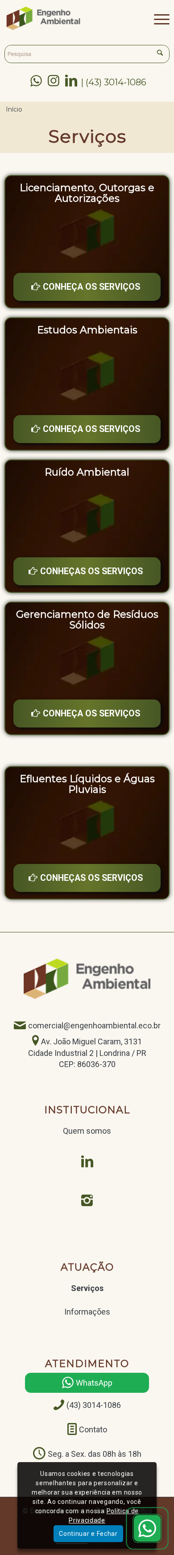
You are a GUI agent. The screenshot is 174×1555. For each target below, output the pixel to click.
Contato (93, 1429)
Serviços (87, 1288)
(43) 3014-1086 (93, 1405)
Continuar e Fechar (88, 1533)
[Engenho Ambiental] (70, 18)
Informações (87, 1311)
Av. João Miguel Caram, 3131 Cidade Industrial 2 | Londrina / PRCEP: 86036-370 (87, 1053)
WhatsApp (94, 1383)
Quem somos (87, 1130)
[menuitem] (157, 18)
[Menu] (157, 18)
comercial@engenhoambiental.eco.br (94, 1026)
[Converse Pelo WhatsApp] (147, 1528)
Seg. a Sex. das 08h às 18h (94, 1454)
